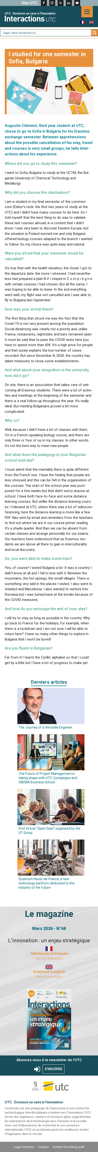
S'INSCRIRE (53, 1069)
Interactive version (49, 977)
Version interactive (49, 958)
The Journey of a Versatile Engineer (45, 727)
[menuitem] (82, 22)
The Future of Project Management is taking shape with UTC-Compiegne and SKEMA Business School (48, 778)
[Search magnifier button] (94, 32)
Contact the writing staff (68, 1147)
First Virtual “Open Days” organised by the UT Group (49, 831)
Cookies (43, 1147)
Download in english (49, 972)
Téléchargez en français (49, 953)
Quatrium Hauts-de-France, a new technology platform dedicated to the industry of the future (46, 883)
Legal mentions (24, 1147)
